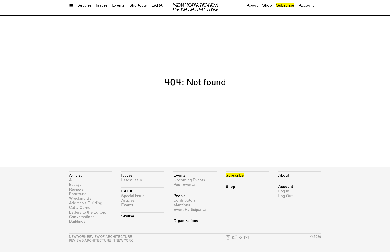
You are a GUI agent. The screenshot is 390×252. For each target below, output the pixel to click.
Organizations (185, 221)
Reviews (76, 189)
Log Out (285, 196)
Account (306, 5)
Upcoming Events (189, 180)
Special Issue (132, 196)
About (252, 5)
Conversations (82, 217)
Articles (85, 5)
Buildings (77, 221)
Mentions (181, 205)
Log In (283, 191)
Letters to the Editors (87, 212)
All (71, 180)
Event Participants (189, 210)
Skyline (127, 216)
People (179, 196)
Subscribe (285, 5)
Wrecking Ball (81, 198)
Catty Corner (80, 208)
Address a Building (85, 203)
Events (118, 5)
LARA (157, 5)
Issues (102, 5)
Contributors (184, 200)
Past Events (184, 185)
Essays (75, 185)
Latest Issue (132, 180)
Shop (267, 5)
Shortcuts (138, 5)
